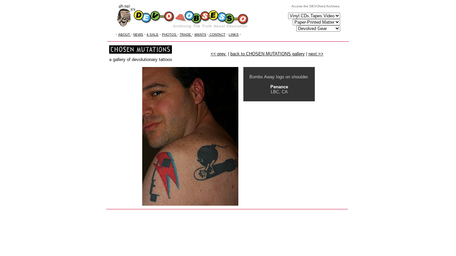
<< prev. (219, 53)
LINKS (234, 34)
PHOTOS (169, 34)
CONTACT (217, 34)
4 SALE (153, 34)
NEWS (138, 34)
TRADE (186, 34)
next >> (315, 53)
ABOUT (124, 34)
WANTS (200, 34)
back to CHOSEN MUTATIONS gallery (267, 53)
